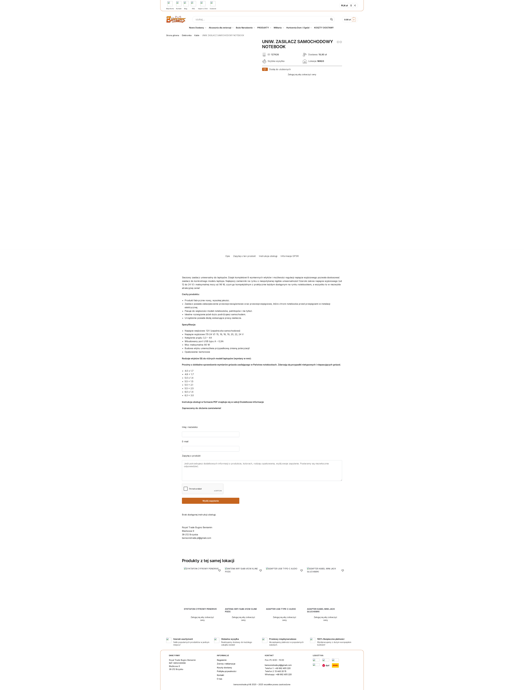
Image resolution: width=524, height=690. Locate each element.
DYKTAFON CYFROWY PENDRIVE (200, 609)
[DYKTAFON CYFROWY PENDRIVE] (202, 586)
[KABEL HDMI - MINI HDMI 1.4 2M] (340, 42)
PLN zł (344, 5)
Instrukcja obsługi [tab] (268, 256)
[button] (265, 69)
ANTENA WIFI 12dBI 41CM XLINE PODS (241, 610)
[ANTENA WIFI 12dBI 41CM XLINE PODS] (243, 586)
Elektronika (187, 35)
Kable (196, 35)
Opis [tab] (227, 256)
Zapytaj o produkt (191, 455)
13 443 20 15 (280, 671)
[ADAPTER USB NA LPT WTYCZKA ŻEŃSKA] (338, 42)
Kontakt (220, 675)
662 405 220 (285, 668)
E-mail (185, 441)
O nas (219, 679)
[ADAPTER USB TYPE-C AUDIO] (284, 586)
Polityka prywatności (226, 671)
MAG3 (320, 61)
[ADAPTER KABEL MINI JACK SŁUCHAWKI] (325, 586)
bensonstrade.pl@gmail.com (278, 665)
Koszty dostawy (224, 667)
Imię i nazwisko (190, 427)
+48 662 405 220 (283, 674)
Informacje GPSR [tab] (290, 256)
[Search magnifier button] (331, 19)
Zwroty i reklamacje (226, 663)
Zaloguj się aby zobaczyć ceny (302, 74)
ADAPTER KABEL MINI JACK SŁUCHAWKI (321, 610)
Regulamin (222, 660)
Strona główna (172, 35)
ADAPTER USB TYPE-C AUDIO (281, 609)
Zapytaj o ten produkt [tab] (244, 256)
